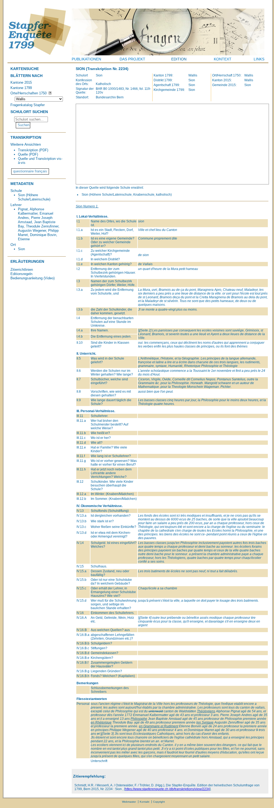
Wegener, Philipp (46, 231)
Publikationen (86, 59)
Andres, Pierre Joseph (35, 218)
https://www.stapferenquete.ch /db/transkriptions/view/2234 (167, 789)
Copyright (159, 801)
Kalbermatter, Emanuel (35, 213)
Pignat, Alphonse (31, 209)
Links (259, 59)
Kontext (222, 59)
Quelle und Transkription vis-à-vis (40, 161)
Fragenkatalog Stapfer (27, 105)
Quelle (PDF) (28, 154)
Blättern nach (26, 76)
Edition (179, 59)
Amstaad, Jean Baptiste (36, 222)
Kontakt (144, 801)
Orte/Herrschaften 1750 (28, 93)
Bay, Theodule (29, 226)
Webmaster (129, 801)
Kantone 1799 (21, 88)
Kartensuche (24, 69)
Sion (21, 249)
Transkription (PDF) (33, 150)
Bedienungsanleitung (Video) (32, 278)
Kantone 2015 (21, 82)
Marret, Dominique (32, 235)
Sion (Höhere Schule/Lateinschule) (34, 197)
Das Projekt (132, 59)
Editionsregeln (21, 274)
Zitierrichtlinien (21, 270)
